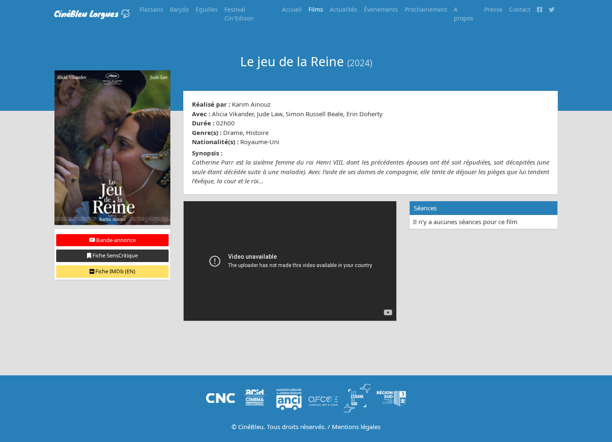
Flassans (151, 9)
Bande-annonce (115, 240)
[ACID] (254, 397)
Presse (493, 9)
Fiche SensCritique (114, 255)
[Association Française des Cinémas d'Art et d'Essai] (323, 397)
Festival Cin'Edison (239, 13)
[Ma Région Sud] (391, 397)
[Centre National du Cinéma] (220, 397)
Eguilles (207, 9)
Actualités (343, 9)
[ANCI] (289, 397)
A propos (463, 13)
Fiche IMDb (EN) (114, 271)
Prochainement (426, 9)
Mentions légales (356, 426)
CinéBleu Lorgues (87, 13)
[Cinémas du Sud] (357, 397)
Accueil (292, 9)
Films (315, 9)
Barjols (179, 9)
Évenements (381, 9)
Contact (519, 9)
